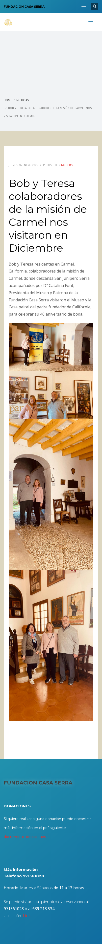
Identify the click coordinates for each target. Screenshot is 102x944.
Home (8, 100)
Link (27, 915)
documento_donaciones (25, 836)
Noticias (22, 100)
